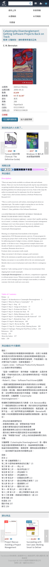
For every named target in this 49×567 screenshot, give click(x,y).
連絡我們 (31, 555)
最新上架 (12, 10)
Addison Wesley (20, 86)
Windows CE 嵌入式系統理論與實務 (35, 155)
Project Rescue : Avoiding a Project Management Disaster (13, 545)
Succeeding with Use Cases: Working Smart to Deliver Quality (35, 545)
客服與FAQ (22, 555)
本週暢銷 (12, 16)
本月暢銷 (37, 16)
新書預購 (37, 10)
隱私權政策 (40, 555)
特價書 (12, 22)
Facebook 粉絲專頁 (9, 555)
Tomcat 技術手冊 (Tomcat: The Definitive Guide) (12, 156)
